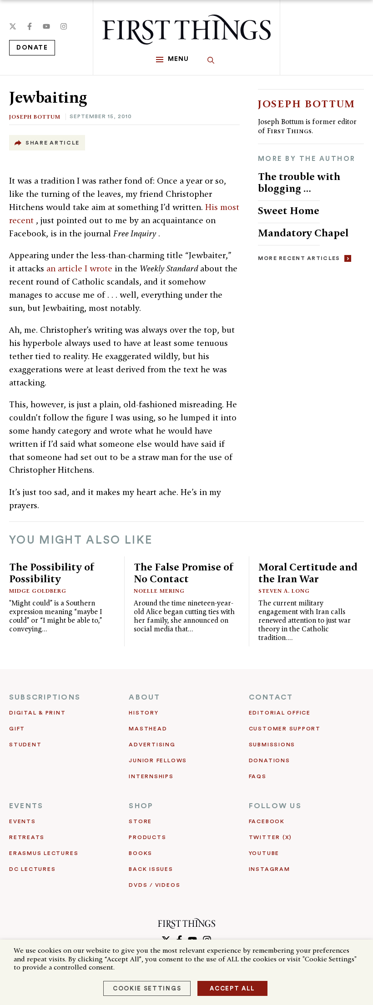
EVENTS (26, 806)
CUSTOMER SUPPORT (285, 728)
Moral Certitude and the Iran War (308, 572)
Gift (17, 728)
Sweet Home (288, 210)
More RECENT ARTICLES (299, 258)
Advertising (152, 744)
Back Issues (151, 869)
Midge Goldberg (37, 590)
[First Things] (186, 30)
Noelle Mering (159, 590)
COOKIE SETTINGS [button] (147, 988)
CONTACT (271, 697)
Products (147, 837)
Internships (151, 776)
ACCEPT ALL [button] (232, 988)
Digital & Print (37, 712)
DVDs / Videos (154, 885)
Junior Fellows (158, 760)
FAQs (258, 776)
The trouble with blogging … (299, 182)
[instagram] (63, 26)
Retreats (27, 837)
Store (140, 821)
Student (25, 744)
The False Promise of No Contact (184, 572)
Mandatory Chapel (303, 232)
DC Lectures (32, 869)
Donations (269, 760)
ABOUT (144, 697)
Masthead (148, 728)
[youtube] (46, 26)
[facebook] (29, 26)
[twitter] (12, 26)
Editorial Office (280, 712)
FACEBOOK (267, 821)
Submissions (272, 744)
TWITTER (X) (270, 837)
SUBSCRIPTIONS (45, 697)
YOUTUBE (264, 853)
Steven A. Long (284, 590)
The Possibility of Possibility (52, 572)
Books (140, 853)
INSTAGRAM (269, 869)
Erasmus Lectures (43, 853)
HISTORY (143, 712)
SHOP (141, 806)
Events (22, 821)
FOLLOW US (275, 806)
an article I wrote (80, 268)
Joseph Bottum (34, 116)
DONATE (32, 48)
